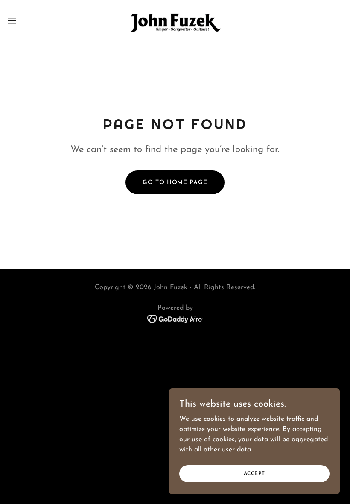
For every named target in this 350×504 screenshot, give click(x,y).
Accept (254, 473)
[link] (175, 20)
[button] (29, 20)
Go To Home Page (175, 182)
